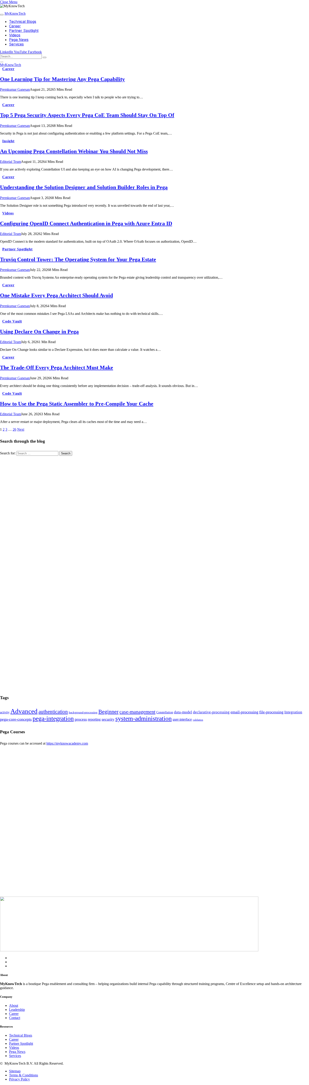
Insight (8, 141)
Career (15, 26)
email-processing (244, 712)
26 (14, 429)
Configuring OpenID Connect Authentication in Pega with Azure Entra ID (86, 223)
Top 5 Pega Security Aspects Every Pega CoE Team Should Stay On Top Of (87, 115)
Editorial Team (10, 162)
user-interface (182, 719)
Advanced (24, 711)
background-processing (83, 712)
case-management (137, 712)
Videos (14, 35)
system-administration (143, 718)
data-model (183, 712)
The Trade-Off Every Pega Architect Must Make (56, 367)
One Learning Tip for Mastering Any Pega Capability (62, 79)
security (108, 719)
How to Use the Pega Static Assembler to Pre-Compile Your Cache (76, 404)
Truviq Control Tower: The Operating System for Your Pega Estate (78, 259)
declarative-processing (211, 712)
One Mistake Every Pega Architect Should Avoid (56, 295)
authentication (53, 712)
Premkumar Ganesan (15, 89)
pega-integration (53, 718)
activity (5, 712)
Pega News (19, 39)
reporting (94, 719)
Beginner (108, 712)
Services (16, 44)
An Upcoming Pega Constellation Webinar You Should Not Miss (74, 151)
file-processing (271, 712)
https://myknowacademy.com (67, 743)
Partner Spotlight (23, 30)
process (81, 719)
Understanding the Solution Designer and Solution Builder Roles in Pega (84, 187)
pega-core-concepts (16, 719)
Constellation (164, 712)
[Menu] (2, 14)
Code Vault (12, 321)
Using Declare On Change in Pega (39, 332)
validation (198, 720)
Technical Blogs (22, 21)
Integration (293, 712)
